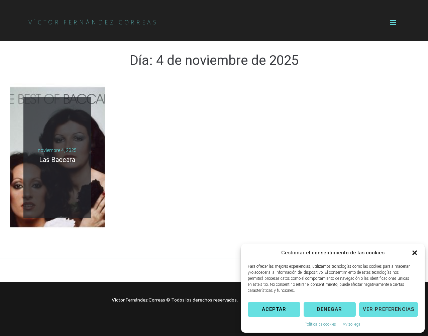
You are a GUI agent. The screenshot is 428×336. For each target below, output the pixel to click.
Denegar (329, 309)
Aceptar (274, 309)
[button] (414, 252)
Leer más (55, 168)
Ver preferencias (388, 309)
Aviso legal (352, 324)
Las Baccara (57, 160)
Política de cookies (320, 324)
